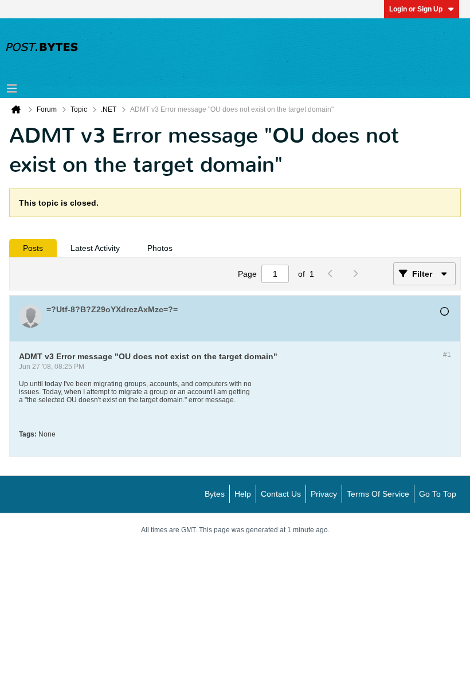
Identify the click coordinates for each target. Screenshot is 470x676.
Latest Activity (95, 248)
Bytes (215, 493)
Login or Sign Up (415, 9)
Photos (160, 248)
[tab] (33, 248)
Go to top (437, 493)
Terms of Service (378, 493)
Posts (33, 248)
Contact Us (281, 493)
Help (242, 493)
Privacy (324, 493)
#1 (447, 355)
